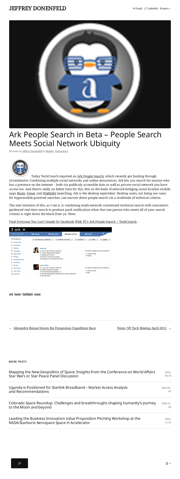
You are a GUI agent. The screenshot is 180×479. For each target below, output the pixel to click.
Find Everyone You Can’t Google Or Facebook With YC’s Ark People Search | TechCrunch (73, 221)
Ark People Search (90, 176)
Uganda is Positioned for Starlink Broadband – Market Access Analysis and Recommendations (68, 389)
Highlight (49, 193)
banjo (18, 294)
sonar (37, 294)
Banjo (21, 193)
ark (11, 294)
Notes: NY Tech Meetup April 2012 (141, 328)
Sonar (31, 193)
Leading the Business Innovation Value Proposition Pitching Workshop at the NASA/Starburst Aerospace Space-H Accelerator (74, 420)
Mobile (49, 151)
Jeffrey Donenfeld (37, 8)
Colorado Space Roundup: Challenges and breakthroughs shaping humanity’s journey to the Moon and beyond (82, 405)
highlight (27, 294)
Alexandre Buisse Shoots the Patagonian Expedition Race (55, 328)
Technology (61, 151)
